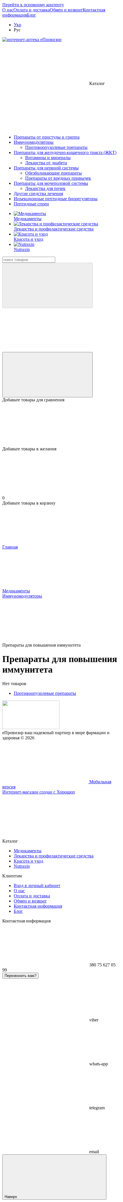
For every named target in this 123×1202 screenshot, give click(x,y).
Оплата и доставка (31, 9)
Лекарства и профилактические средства (54, 228)
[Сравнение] (47, 374)
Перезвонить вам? (20, 976)
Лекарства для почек (45, 188)
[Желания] (61, 424)
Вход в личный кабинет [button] (37, 885)
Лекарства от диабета (46, 162)
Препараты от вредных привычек (58, 178)
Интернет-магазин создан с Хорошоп (38, 792)
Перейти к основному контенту (33, 4)
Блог (31, 15)
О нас (7, 9)
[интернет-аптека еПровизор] (30, 727)
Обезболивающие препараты (53, 173)
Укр (17, 24)
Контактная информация (38, 906)
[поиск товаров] (47, 285)
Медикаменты (27, 218)
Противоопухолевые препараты (56, 147)
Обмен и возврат (66, 9)
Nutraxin (22, 249)
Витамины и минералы (48, 157)
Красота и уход (28, 239)
